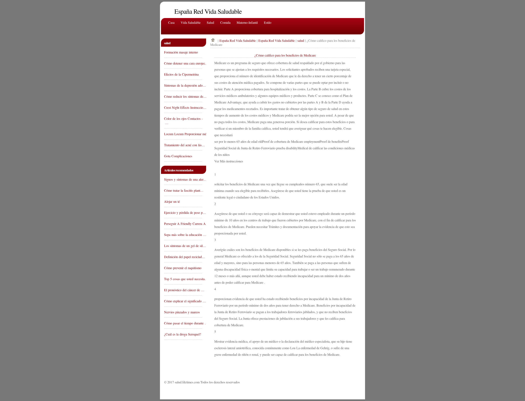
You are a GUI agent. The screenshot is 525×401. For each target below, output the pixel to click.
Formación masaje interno (181, 52)
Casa (171, 22)
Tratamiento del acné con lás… (183, 145)
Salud (210, 22)
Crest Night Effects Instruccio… (183, 107)
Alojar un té (172, 201)
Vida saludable (191, 22)
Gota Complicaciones (178, 156)
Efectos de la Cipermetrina (182, 74)
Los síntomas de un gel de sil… (183, 246)
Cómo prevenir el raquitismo (183, 268)
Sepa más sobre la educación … (183, 234)
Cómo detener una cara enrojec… (183, 63)
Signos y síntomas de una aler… (183, 179)
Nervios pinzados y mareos (182, 312)
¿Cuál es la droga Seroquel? (183, 334)
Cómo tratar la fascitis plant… (183, 190)
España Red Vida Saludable (237, 40)
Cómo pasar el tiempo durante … (183, 323)
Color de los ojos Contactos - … (183, 120)
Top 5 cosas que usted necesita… (183, 279)
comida (225, 22)
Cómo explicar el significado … (183, 301)
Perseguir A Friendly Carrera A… (183, 223)
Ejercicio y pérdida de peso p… (183, 212)
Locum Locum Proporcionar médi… (183, 134)
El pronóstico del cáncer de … (183, 290)
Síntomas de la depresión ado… (183, 85)
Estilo (267, 22)
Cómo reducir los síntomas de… (183, 96)
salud (300, 40)
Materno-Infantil (247, 22)
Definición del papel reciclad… (183, 257)
